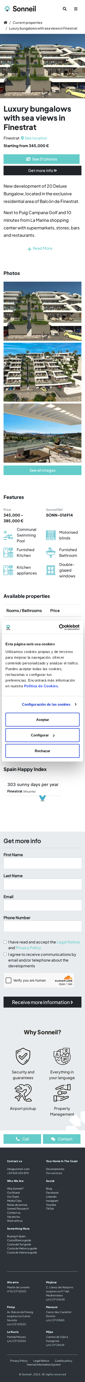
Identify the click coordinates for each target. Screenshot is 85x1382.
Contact (64, 1138)
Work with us (15, 1220)
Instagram (52, 1200)
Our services (54, 1173)
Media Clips (14, 1200)
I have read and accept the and (44, 944)
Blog (49, 1188)
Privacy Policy (28, 947)
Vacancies (13, 1216)
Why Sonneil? (15, 1188)
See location (35, 137)
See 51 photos (44, 158)
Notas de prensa (17, 1204)
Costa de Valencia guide (22, 1252)
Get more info (41, 170)
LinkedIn (51, 1196)
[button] (6, 66)
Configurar (40, 735)
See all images (42, 470)
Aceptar (42, 719)
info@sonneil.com (18, 1168)
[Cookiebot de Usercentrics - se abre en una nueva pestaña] (60, 627)
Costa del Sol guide (19, 1244)
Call (25, 1138)
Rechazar (42, 751)
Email (8, 896)
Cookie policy (63, 1360)
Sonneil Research (18, 1208)
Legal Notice (68, 941)
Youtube (51, 1204)
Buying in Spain (16, 1236)
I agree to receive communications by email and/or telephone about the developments (42, 960)
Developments (55, 1168)
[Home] (5, 22)
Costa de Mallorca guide (22, 1248)
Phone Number (17, 917)
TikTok (50, 1208)
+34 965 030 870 (18, 1173)
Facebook (52, 1192)
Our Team (13, 1196)
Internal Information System (44, 1364)
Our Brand (13, 1192)
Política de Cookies (41, 686)
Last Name (13, 875)
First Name (13, 854)
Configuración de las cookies (46, 704)
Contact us (14, 1212)
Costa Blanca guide (19, 1240)
